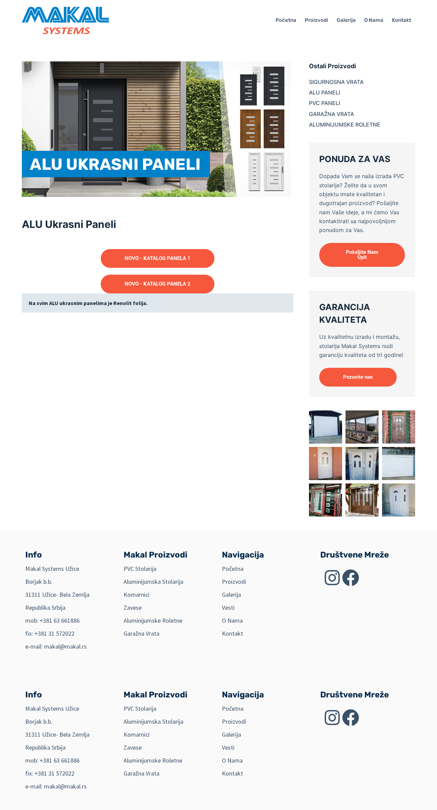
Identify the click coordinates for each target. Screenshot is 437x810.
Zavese (133, 607)
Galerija (231, 594)
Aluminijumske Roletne (153, 620)
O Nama (232, 620)
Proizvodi (234, 581)
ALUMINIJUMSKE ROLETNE (344, 124)
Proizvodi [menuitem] (316, 20)
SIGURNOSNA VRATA (336, 81)
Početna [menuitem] (286, 20)
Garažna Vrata (141, 633)
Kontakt (232, 633)
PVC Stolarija (140, 569)
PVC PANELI (324, 103)
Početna (232, 569)
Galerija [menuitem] (346, 20)
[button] (362, 255)
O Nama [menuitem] (373, 20)
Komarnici (137, 594)
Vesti (228, 607)
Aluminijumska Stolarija (153, 581)
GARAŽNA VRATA (331, 114)
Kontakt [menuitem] (401, 20)
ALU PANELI (324, 92)
